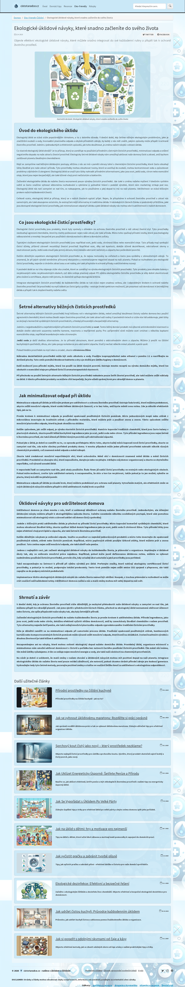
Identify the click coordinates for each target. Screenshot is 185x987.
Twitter (149, 34)
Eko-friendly (80, 6)
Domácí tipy (55, 6)
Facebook (164, 34)
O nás (140, 970)
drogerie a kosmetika (126, 985)
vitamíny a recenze (149, 985)
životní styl (167, 985)
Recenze (68, 6)
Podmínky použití (93, 970)
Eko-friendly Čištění (34, 17)
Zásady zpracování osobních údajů (120, 970)
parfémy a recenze (102, 985)
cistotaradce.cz (30, 6)
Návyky (92, 6)
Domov (17, 17)
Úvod (44, 6)
